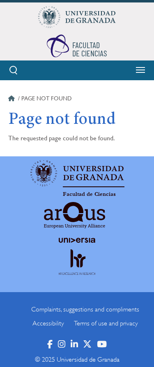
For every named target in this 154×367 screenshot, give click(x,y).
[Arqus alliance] (75, 215)
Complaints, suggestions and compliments (85, 309)
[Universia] (77, 240)
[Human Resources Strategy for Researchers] (77, 269)
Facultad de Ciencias (89, 194)
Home (12, 99)
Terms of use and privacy (106, 323)
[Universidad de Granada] (77, 17)
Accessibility (48, 323)
